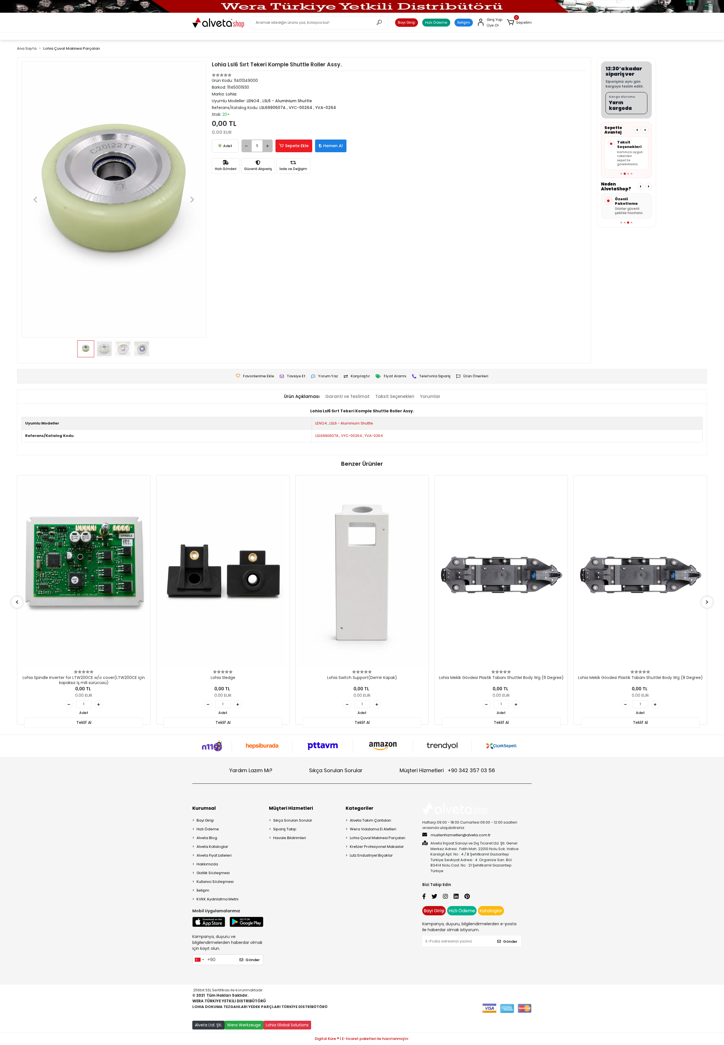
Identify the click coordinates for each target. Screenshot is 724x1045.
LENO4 (321, 423)
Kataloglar (491, 910)
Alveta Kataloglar (212, 846)
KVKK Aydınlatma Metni (217, 899)
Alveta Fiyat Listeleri (214, 855)
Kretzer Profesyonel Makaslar (377, 846)
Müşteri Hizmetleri (447, 770)
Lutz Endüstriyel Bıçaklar (371, 855)
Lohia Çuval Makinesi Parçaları (377, 838)
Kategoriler (359, 808)
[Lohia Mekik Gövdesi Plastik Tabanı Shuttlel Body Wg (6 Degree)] (501, 573)
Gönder (252, 960)
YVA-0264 (374, 435)
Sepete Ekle (297, 146)
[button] (519, 22)
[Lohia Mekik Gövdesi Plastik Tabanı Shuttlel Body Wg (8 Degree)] (640, 573)
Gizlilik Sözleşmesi (213, 873)
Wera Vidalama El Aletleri (373, 829)
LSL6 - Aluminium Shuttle (351, 423)
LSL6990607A (327, 435)
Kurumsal (204, 808)
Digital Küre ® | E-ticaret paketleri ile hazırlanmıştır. (362, 1038)
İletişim (463, 22)
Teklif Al (83, 722)
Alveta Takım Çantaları (370, 820)
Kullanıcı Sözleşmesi (215, 881)
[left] (17, 602)
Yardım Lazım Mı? (250, 770)
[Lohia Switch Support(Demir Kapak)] (362, 573)
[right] (707, 602)
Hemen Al (333, 146)
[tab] (302, 397)
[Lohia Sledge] (222, 573)
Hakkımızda (207, 864)
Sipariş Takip (284, 829)
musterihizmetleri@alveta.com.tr (461, 835)
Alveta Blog (207, 838)
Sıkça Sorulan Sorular (336, 770)
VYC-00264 (351, 435)
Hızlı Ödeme (436, 22)
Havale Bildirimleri (289, 838)
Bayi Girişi (406, 22)
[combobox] (199, 960)
